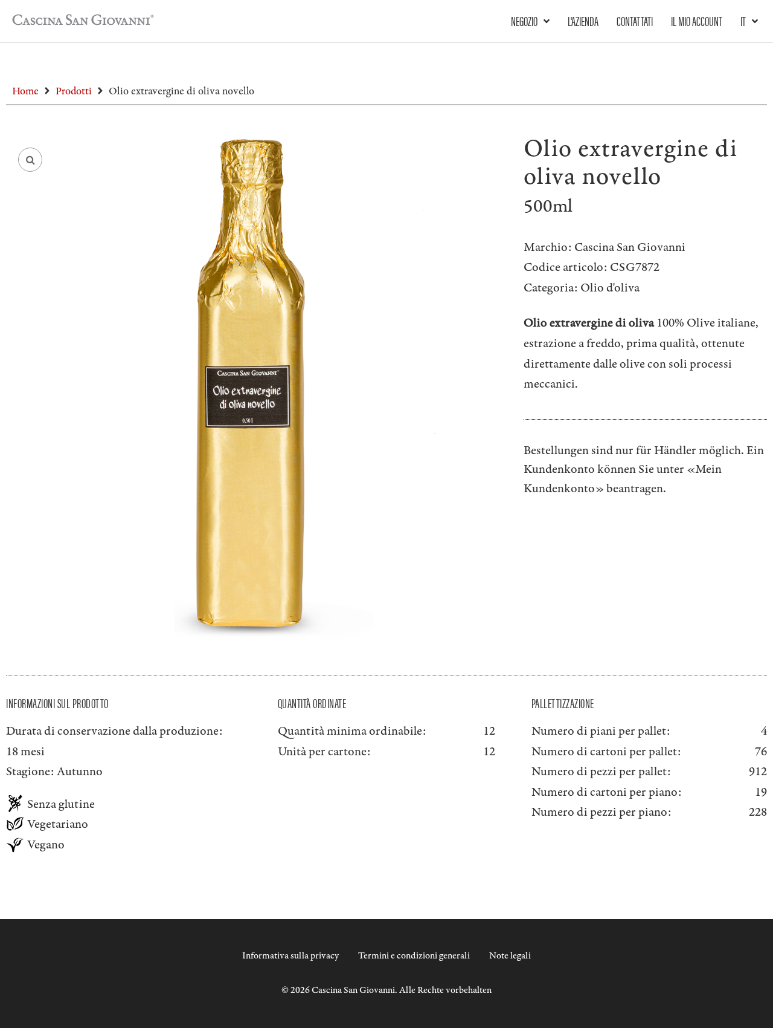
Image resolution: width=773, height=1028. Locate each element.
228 (758, 812)
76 (761, 751)
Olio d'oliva (610, 287)
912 (758, 771)
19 (761, 792)
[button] (30, 160)
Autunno (80, 771)
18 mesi (25, 751)
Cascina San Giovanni (629, 247)
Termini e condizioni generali (414, 955)
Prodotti (74, 91)
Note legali (510, 955)
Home (25, 91)
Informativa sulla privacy (290, 955)
